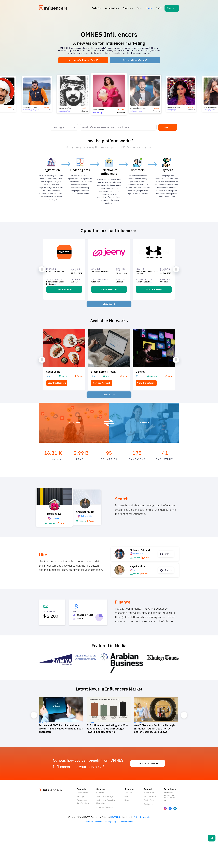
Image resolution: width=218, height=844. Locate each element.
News (139, 8)
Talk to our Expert (146, 763)
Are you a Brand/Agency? (135, 60)
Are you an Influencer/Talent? (83, 60)
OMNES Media (115, 817)
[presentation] (41, 269)
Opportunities (112, 8)
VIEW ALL (107, 304)
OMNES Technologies (142, 817)
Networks (100, 793)
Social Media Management (106, 796)
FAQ (126, 796)
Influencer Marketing (104, 807)
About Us (128, 793)
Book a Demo (149, 800)
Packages (96, 8)
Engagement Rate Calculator (83, 801)
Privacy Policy (110, 821)
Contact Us (148, 804)
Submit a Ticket (150, 793)
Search (167, 127)
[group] (109, 94)
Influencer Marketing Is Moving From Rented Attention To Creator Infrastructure (156, 729)
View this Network (57, 383)
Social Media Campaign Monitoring (105, 801)
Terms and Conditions (93, 821)
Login (149, 8)
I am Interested (64, 289)
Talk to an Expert (151, 796)
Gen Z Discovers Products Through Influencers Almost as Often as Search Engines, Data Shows (59, 729)
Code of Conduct (126, 821)
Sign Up (170, 8)
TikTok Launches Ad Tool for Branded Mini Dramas (109, 727)
